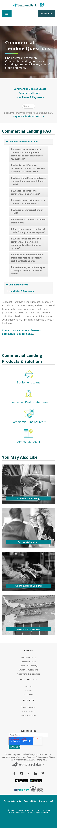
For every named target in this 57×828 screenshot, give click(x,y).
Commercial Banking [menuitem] (28, 665)
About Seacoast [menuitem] (28, 679)
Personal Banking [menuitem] (28, 657)
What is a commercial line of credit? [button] (27, 211)
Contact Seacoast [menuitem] (28, 707)
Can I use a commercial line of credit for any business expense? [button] (28, 231)
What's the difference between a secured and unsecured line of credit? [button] (28, 181)
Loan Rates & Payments (30, 97)
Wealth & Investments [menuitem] (28, 670)
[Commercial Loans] (28, 437)
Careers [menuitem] (28, 690)
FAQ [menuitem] (51, 801)
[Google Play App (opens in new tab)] (36, 781)
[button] (28, 141)
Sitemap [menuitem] (43, 801)
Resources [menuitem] (28, 700)
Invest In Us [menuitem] (28, 694)
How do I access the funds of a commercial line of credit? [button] (28, 202)
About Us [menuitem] (28, 686)
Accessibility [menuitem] (30, 801)
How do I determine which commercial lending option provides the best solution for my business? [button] (27, 154)
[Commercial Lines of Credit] (28, 417)
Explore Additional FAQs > (28, 116)
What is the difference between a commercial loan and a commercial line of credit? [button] (28, 168)
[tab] (28, 141)
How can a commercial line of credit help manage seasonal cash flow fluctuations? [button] (27, 257)
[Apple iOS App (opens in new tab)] (21, 781)
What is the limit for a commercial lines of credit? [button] (25, 192)
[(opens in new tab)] (21, 790)
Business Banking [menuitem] (28, 661)
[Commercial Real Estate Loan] (28, 397)
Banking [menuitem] (28, 650)
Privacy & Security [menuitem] (12, 801)
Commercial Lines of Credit (30, 88)
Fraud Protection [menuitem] (28, 715)
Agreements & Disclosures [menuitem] (28, 674)
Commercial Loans (29, 93)
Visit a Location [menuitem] (28, 711)
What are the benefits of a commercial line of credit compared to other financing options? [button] (26, 243)
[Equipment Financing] (28, 378)
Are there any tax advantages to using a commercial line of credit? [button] (28, 270)
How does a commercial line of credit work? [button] (28, 221)
